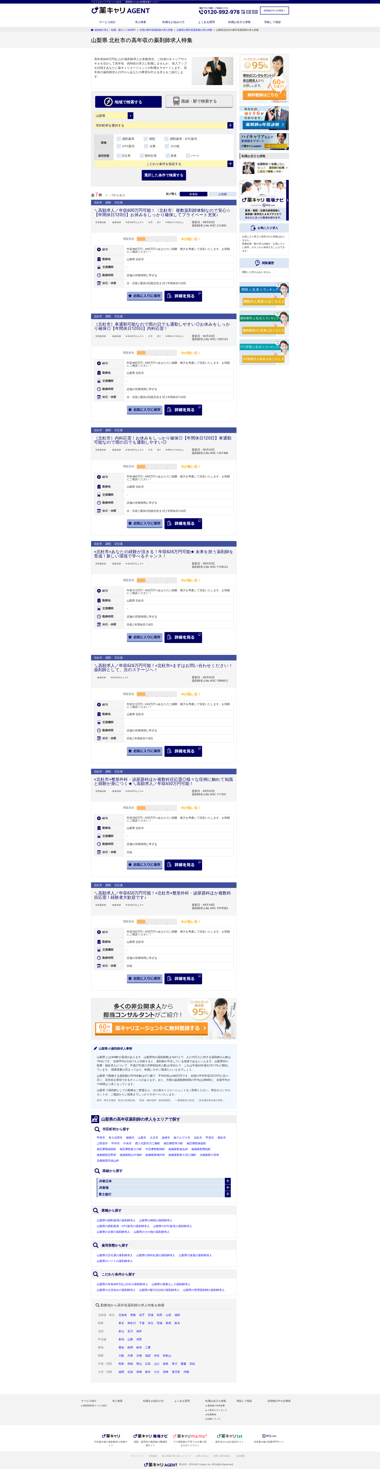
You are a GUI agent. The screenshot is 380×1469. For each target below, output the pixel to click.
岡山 (139, 1363)
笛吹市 (222, 1137)
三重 (148, 1347)
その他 (174, 146)
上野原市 (102, 1143)
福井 (139, 1331)
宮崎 (165, 1371)
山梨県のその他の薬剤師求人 (152, 1231)
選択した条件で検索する (163, 175)
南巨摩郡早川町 (173, 1143)
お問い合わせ (202, 1456)
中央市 (127, 1143)
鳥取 (121, 1363)
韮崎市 (166, 1137)
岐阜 (139, 1347)
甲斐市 (210, 1137)
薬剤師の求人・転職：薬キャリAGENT (115, 30)
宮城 (150, 1314)
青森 (133, 1314)
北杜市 (198, 1137)
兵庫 (130, 1355)
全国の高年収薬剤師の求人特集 (156, 30)
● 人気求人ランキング (216, 1410)
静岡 (130, 1347)
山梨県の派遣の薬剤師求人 (195, 1255)
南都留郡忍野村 (106, 1154)
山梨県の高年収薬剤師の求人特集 (194, 30)
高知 (192, 1363)
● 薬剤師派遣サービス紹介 (94, 1406)
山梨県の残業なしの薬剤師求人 (171, 1284)
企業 (152, 146)
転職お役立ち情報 (239, 22)
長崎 (139, 1371)
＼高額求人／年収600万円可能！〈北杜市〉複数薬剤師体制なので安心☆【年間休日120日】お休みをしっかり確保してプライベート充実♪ (162, 212)
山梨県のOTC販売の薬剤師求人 (172, 1226)
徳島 (165, 1363)
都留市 (130, 1137)
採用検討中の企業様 (279, 1401)
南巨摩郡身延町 (196, 1143)
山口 (157, 1363)
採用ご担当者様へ (222, 1456)
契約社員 (151, 155)
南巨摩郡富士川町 (131, 1149)
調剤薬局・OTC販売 (183, 138)
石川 (130, 1331)
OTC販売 (128, 146)
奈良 (157, 1355)
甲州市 (115, 1143)
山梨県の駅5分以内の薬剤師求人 (159, 1290)
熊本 (148, 1371)
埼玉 (150, 1323)
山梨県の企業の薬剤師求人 (113, 1231)
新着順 (193, 194)
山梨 (130, 1339)
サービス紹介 (107, 22)
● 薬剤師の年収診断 (215, 1406)
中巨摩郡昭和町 (155, 1149)
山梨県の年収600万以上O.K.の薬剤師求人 (122, 1284)
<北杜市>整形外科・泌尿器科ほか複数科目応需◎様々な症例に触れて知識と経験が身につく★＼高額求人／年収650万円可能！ (163, 781)
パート (195, 155)
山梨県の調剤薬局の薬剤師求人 (116, 1220)
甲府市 (101, 1137)
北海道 (123, 1314)
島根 (130, 1363)
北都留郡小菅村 (209, 1154)
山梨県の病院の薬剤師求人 (155, 1220)
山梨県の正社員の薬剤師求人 (115, 1255)
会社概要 (240, 1456)
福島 (177, 1314)
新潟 (121, 1339)
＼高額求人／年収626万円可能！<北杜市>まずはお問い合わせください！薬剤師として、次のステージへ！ (163, 667)
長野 (139, 1339)
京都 (139, 1355)
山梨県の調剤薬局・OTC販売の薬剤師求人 (123, 1226)
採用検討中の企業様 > (274, 10)
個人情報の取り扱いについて (176, 1456)
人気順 (222, 194)
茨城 (159, 1323)
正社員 (126, 155)
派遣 (174, 155)
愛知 (121, 1347)
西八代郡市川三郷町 (147, 1143)
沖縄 (186, 1371)
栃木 (177, 1323)
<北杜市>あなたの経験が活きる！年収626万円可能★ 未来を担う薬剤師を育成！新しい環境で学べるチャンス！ (164, 553)
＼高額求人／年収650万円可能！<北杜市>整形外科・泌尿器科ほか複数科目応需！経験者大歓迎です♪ (162, 894)
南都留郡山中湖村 (131, 1154)
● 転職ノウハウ (212, 1419)
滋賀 (148, 1355)
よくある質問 (206, 22)
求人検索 (140, 22)
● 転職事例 (210, 1414)
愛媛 (183, 1363)
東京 (121, 1323)
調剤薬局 (128, 138)
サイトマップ (137, 1456)
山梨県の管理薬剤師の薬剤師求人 (204, 1290)
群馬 (168, 1323)
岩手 (142, 1314)
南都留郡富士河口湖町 (182, 1154)
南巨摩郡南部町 (106, 1149)
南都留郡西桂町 (201, 1149)
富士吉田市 (116, 1137)
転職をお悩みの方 (173, 22)
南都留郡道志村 (178, 1149)
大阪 (121, 1355)
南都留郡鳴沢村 (155, 1154)
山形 (168, 1314)
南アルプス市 (182, 1137)
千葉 (142, 1323)
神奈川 (131, 1323)
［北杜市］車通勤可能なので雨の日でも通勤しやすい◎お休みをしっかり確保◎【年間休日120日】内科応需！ (162, 326)
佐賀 (130, 1371)
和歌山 (167, 1355)
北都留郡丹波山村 (108, 1160)
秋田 (159, 1314)
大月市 (154, 1137)
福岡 (121, 1371)
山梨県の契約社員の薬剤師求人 (155, 1255)
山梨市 (142, 1137)
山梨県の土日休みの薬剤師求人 (116, 1290)
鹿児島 (176, 1371)
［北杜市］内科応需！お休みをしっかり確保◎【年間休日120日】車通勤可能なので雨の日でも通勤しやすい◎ (162, 440)
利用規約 (153, 1456)
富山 (121, 1331)
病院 (151, 138)
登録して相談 (272, 22)
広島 (148, 1363)
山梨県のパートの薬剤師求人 (115, 1261)
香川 (174, 1363)
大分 (157, 1371)
